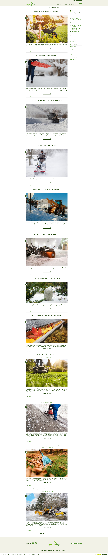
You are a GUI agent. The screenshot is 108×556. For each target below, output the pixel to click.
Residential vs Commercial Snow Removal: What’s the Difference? (47, 100)
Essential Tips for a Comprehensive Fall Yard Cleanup (46, 11)
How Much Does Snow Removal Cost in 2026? (46, 55)
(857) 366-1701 (64, 550)
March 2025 (72, 56)
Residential (59, 4)
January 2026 (72, 41)
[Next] (52, 533)
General (29, 51)
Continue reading (46, 48)
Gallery (72, 4)
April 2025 (71, 54)
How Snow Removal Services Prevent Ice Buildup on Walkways (46, 400)
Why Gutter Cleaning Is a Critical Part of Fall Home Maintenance (46, 315)
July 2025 (71, 51)
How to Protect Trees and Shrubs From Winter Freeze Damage (46, 278)
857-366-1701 (70, 0)
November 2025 (73, 44)
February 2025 (72, 57)
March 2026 (72, 38)
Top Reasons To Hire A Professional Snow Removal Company (46, 189)
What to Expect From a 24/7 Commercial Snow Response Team (46, 489)
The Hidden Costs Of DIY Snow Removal (47, 145)
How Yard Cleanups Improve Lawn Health (46, 354)
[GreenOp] (31, 3)
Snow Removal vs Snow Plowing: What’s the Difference (46, 234)
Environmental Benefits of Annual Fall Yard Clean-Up (46, 445)
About (76, 4)
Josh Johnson (51, 13)
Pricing (69, 4)
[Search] (74, 1)
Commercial (65, 4)
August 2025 (72, 49)
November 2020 (73, 59)
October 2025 (72, 46)
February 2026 (72, 39)
